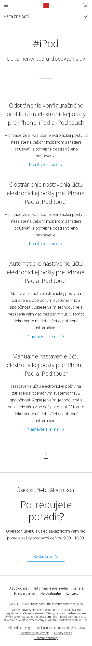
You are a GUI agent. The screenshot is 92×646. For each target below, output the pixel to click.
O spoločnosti (19, 588)
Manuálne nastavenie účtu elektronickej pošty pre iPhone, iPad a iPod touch (46, 364)
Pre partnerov (25, 593)
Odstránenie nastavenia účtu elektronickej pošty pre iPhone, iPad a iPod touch (46, 193)
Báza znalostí (16, 16)
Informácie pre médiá (51, 588)
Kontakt (72, 593)
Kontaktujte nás (46, 557)
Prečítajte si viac (43, 164)
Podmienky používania (34, 633)
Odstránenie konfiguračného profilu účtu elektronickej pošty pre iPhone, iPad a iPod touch (46, 113)
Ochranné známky (46, 638)
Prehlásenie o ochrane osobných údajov (60, 628)
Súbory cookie (63, 633)
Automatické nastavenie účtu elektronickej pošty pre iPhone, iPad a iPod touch (46, 272)
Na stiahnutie (50, 593)
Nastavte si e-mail (43, 336)
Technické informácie (24, 29)
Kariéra (78, 588)
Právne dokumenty (19, 628)
